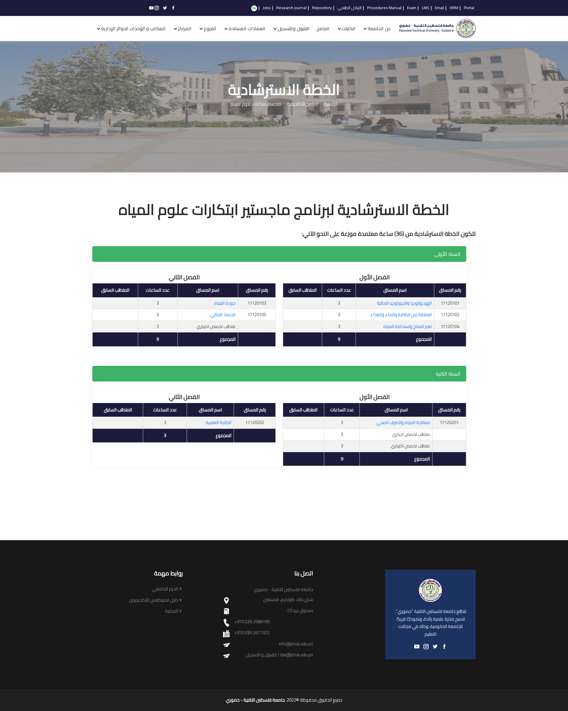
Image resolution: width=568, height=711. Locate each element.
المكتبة (171, 611)
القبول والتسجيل (293, 28)
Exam (411, 8)
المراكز (184, 28)
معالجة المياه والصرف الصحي (403, 422)
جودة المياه (224, 303)
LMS (425, 8)
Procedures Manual (384, 8)
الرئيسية (331, 104)
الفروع (210, 28)
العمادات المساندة (247, 28)
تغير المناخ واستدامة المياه (407, 326)
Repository (322, 8)
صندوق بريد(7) (300, 610)
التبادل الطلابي (350, 8)
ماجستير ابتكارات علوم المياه (255, 104)
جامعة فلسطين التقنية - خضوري (255, 700)
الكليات (348, 28)
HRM (454, 8)
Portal (469, 8)
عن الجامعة (379, 28)
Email (439, 8)
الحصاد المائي (222, 314)
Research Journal (291, 8)
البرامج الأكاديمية (302, 104)
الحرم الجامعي (165, 589)
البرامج (323, 28)
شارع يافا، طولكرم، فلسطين (288, 599)
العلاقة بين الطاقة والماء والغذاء (401, 314)
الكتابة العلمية (218, 422)
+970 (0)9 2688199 (252, 622)
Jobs (267, 8)
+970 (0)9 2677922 (252, 632)
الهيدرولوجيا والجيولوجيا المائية (404, 303)
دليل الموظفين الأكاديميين (153, 600)
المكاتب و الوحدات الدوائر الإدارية (133, 28)
